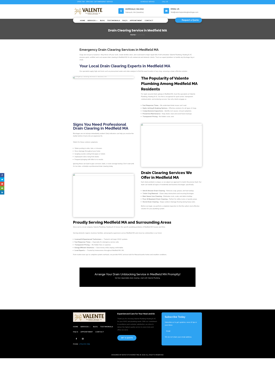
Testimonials (113, 21)
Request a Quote (190, 20)
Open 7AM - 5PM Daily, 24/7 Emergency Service (95, 2)
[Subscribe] (195, 331)
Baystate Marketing (130, 355)
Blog (102, 21)
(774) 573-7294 (84, 344)
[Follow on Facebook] (189, 1)
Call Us (165, 2)
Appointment (136, 21)
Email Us (175, 9)
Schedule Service (148, 2)
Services (91, 21)
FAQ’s (124, 21)
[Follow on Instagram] (193, 1)
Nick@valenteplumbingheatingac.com (184, 12)
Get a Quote (127, 338)
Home (82, 21)
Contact (149, 21)
